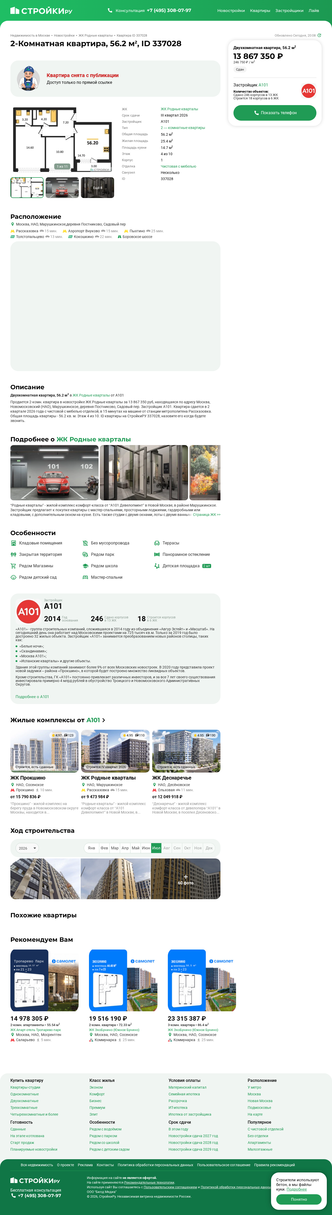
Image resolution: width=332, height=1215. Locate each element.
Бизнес (95, 1101)
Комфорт (97, 1094)
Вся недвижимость (37, 1165)
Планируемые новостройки (33, 1149)
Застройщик (53, 604)
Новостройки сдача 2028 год (193, 1143)
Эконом (96, 1087)
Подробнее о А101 (32, 697)
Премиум (97, 1107)
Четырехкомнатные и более (34, 1114)
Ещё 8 (97, 188)
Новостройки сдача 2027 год (193, 1136)
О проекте (65, 1165)
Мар (115, 848)
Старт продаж (22, 1143)
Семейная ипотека (184, 1094)
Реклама (85, 1165)
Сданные (18, 1129)
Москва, (23, 224)
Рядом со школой (104, 1143)
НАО (34, 224)
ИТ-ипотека (178, 1107)
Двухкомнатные (24, 1101)
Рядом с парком (103, 1136)
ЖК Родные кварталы (179, 109)
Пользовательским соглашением (170, 1187)
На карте (255, 1114)
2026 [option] (23, 848)
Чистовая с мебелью (178, 166)
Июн (146, 848)
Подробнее (297, 1189)
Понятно (299, 1199)
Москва (254, 1094)
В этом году (178, 1129)
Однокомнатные (24, 1094)
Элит (93, 1114)
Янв (91, 848)
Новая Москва (260, 1101)
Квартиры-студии (25, 1087)
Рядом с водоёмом (105, 1129)
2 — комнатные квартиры (183, 128)
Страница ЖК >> (206, 515)
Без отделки (258, 1136)
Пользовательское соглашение (223, 1165)
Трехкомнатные (23, 1107)
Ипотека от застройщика (190, 1114)
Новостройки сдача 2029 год (193, 1149)
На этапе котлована (27, 1136)
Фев (104, 848)
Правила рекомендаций (274, 1165)
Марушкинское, (52, 224)
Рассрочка (178, 1101)
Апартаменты (259, 1143)
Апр (125, 848)
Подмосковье (259, 1107)
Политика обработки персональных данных (155, 1165)
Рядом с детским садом (109, 1149)
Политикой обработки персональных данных (237, 1187)
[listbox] (27, 848)
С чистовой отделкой (265, 1129)
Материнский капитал (187, 1087)
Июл (156, 848)
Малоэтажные (260, 1149)
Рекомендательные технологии (149, 1182)
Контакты (105, 1165)
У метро (254, 1087)
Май (136, 848)
